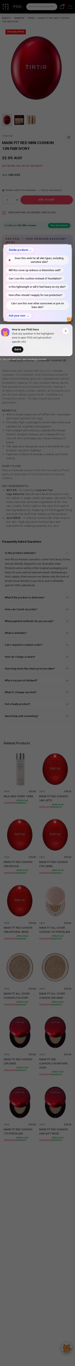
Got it (17, 349)
